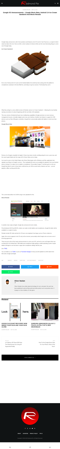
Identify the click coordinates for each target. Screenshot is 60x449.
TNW (5, 248)
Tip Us (41, 433)
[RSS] (35, 428)
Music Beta (41, 260)
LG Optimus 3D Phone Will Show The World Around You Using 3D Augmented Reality (13, 343)
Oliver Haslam (26, 9)
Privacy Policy (34, 433)
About (19, 433)
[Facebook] (25, 428)
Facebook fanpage (26, 251)
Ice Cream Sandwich (32, 260)
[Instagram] (30, 428)
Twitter (14, 251)
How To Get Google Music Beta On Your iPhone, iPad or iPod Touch (47, 343)
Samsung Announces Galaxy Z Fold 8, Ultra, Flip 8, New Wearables (43, 325)
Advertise (25, 433)
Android (10, 260)
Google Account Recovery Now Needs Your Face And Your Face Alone (14, 325)
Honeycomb (22, 260)
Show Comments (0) (29, 357)
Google (15, 260)
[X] (27, 428)
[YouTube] (32, 428)
